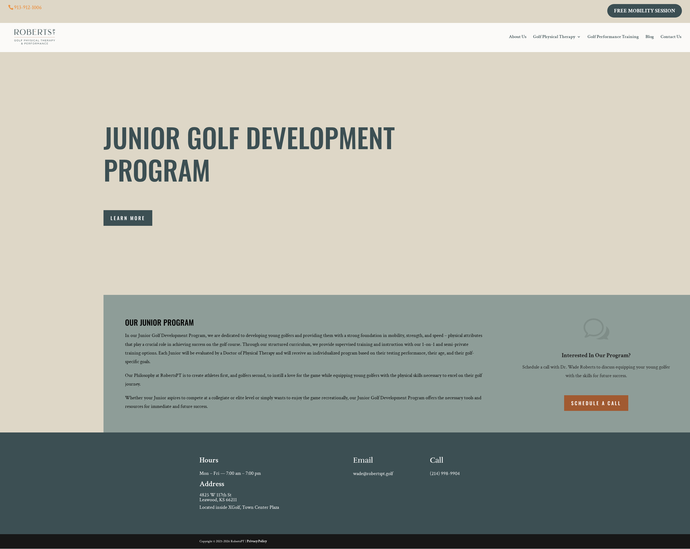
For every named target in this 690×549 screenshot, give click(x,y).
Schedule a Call (596, 403)
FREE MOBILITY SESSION (644, 10)
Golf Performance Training (613, 37)
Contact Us (671, 37)
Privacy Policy (257, 541)
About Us (517, 37)
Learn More (128, 217)
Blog (650, 37)
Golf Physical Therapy (554, 37)
